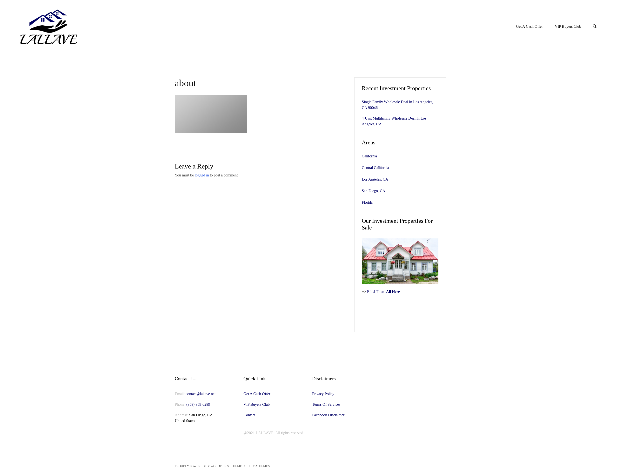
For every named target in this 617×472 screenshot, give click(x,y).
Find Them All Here (383, 292)
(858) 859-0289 (198, 404)
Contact (249, 415)
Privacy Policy (323, 394)
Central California (375, 168)
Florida (367, 202)
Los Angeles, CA (375, 179)
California (369, 156)
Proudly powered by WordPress (202, 466)
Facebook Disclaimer (328, 415)
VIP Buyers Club (568, 26)
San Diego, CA (373, 191)
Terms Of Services (326, 404)
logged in (202, 175)
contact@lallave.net (200, 394)
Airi (246, 466)
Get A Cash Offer (529, 26)
